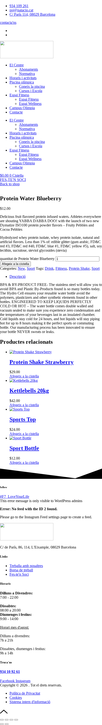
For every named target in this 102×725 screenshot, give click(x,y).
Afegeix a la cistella (15, 264)
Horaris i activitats (23, 78)
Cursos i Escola (30, 91)
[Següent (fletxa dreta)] (7, 724)
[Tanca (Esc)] (16, 719)
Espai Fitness (19, 95)
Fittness (61, 268)
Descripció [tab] (17, 276)
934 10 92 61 (10, 672)
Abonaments (28, 69)
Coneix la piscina (32, 86)
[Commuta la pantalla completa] (7, 719)
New (21, 268)
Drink (49, 268)
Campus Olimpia (22, 108)
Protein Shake (79, 268)
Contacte (16, 112)
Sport (31, 268)
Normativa (27, 74)
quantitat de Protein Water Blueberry (27, 259)
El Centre (16, 65)
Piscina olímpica (21, 82)
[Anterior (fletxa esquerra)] (2, 724)
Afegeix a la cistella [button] (24, 376)
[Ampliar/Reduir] (2, 719)
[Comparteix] (11, 719)
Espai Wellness (30, 104)
